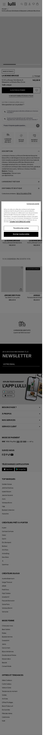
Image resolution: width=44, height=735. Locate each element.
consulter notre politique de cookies (20, 221)
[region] (21, 220)
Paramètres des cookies (21, 228)
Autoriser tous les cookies (21, 234)
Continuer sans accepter (33, 203)
